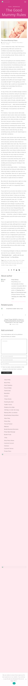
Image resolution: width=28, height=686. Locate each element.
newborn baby (4, 265)
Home (9, 6)
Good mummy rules (14, 262)
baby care (6, 260)
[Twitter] (9, 270)
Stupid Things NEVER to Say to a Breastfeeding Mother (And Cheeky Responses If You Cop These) (14, 321)
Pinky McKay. (15, 257)
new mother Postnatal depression (13, 263)
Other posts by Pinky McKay (18, 301)
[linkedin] (16, 270)
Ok (14, 683)
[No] (26, 679)
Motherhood (16, 6)
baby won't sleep (20, 260)
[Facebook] (11, 270)
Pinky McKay (19, 42)
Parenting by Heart (21, 292)
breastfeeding (4, 262)
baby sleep (12, 260)
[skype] (19, 270)
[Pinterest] (14, 270)
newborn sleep (12, 265)
